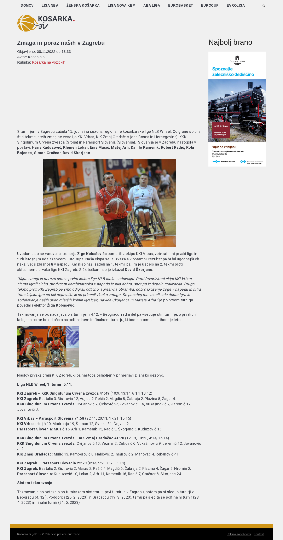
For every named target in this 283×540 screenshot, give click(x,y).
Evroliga (236, 5)
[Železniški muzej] (237, 165)
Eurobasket (180, 5)
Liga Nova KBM (121, 5)
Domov (27, 5)
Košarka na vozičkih (48, 62)
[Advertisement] (190, 21)
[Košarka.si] (46, 23)
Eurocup (210, 5)
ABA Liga (151, 5)
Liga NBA (50, 5)
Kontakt (259, 534)
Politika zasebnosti (239, 534)
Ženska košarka (83, 5)
